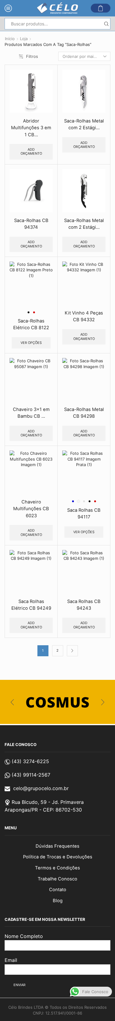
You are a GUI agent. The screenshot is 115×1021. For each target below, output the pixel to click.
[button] (12, 702)
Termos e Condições (57, 868)
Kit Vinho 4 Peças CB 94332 (84, 316)
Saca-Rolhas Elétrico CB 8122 (31, 324)
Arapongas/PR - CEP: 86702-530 (43, 810)
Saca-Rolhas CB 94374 (31, 224)
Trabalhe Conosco (57, 879)
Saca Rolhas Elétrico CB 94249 (31, 605)
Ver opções (31, 343)
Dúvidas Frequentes (57, 846)
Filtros (32, 56)
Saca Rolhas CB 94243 (84, 605)
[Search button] (106, 24)
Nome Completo (24, 936)
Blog (58, 900)
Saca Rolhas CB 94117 (84, 513)
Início (10, 38)
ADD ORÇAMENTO (31, 151)
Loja (24, 38)
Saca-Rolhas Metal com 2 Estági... (84, 124)
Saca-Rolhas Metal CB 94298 (84, 413)
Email (11, 960)
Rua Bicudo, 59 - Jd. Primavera (48, 802)
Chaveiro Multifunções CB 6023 (31, 508)
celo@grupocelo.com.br (41, 788)
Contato (57, 889)
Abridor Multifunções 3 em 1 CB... (31, 127)
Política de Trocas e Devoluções (57, 857)
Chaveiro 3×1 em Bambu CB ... (31, 413)
